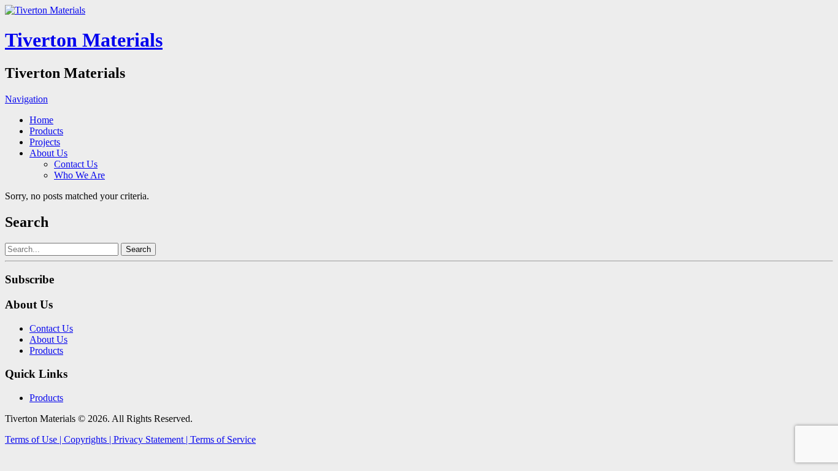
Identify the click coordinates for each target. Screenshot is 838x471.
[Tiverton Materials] (45, 10)
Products (46, 131)
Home (41, 120)
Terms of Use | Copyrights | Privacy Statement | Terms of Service (130, 439)
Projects (44, 142)
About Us (48, 153)
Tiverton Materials (84, 40)
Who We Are (79, 175)
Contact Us (76, 164)
